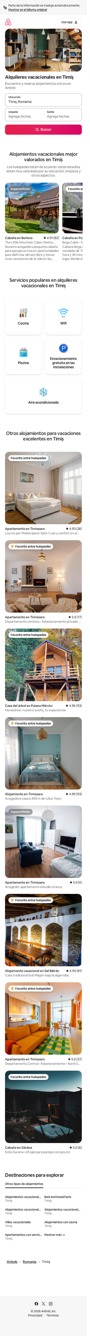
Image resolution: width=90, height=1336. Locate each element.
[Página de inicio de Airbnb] (8, 22)
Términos (52, 1315)
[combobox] (43, 101)
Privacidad (35, 1315)
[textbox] (24, 116)
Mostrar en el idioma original (27, 10)
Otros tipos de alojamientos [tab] (24, 1184)
